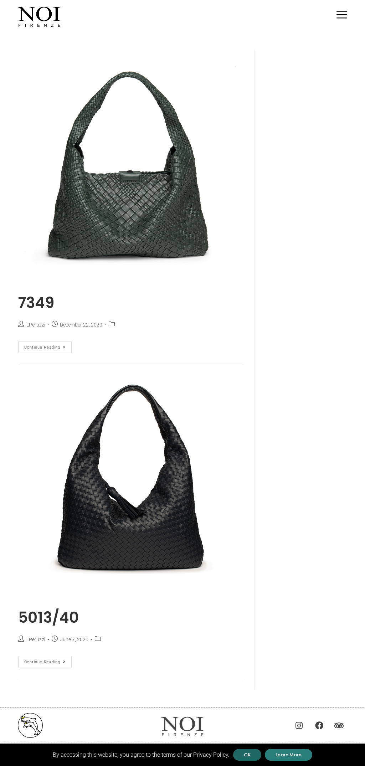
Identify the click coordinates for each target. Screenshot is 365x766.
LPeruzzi (35, 325)
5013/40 (48, 617)
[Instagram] (299, 725)
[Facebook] (319, 725)
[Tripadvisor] (339, 725)
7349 (36, 302)
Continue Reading (48, 345)
